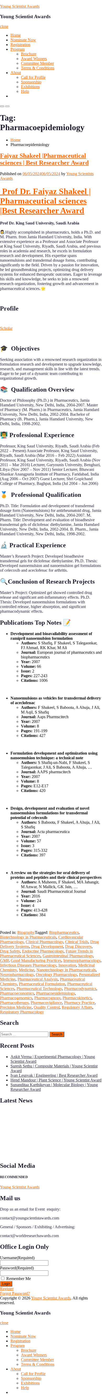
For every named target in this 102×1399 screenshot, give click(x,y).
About (15, 72)
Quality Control (47, 1007)
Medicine (26, 970)
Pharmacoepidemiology (55, 993)
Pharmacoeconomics (17, 993)
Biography (26, 932)
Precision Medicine (16, 1007)
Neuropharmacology (17, 974)
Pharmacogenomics (16, 998)
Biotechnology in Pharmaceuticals (28, 937)
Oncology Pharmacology (56, 974)
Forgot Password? (15, 1293)
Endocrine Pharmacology (43, 951)
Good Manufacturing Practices (36, 960)
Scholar (6, 328)
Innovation (67, 965)
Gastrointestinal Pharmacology (68, 956)
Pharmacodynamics (80, 988)
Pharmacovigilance (46, 1002)
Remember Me (18, 1278)
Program (17, 49)
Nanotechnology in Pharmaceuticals (66, 970)
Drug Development (47, 946)
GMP (4, 960)
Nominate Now (23, 40)
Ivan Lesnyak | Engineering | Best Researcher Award (54, 1075)
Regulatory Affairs (77, 1007)
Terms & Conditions (37, 68)
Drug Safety (10, 951)
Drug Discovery (78, 946)
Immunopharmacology (81, 960)
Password (17, 1268)
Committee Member (37, 63)
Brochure (28, 54)
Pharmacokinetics (77, 998)
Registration (20, 44)
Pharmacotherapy (14, 1002)
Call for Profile (33, 77)
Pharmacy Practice (79, 1002)
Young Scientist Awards (19, 6)
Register (7, 1288)
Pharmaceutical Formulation (42, 984)
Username (17, 1258)
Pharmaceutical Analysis (38, 979)
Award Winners (34, 58)
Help (25, 91)
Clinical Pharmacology (44, 942)
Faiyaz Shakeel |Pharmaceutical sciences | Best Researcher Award (44, 159)
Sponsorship (31, 82)
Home (15, 35)
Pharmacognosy (47, 998)
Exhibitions (30, 86)
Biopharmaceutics (64, 932)
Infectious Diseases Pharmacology (28, 965)
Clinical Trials (76, 942)
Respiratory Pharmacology (22, 1012)
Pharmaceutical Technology (39, 988)
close (4, 26)
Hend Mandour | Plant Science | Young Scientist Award (55, 1080)
